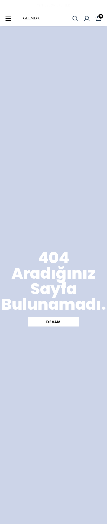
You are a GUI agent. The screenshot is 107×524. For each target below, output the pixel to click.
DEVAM (53, 321)
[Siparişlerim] (87, 18)
